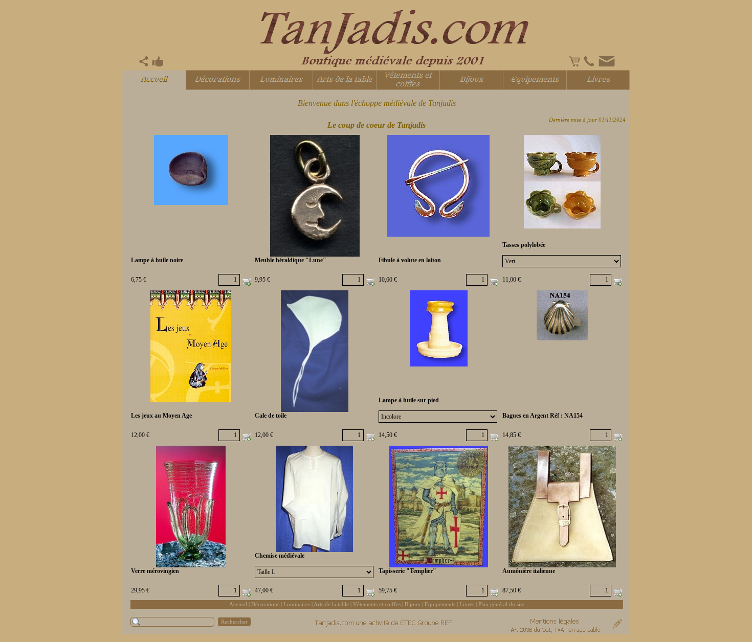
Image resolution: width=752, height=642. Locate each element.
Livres (466, 604)
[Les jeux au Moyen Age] (190, 346)
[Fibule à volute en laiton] (438, 186)
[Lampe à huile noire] (191, 170)
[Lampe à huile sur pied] (439, 328)
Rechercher (234, 622)
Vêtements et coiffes (377, 604)
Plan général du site (501, 604)
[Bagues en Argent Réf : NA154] (562, 315)
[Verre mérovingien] (191, 507)
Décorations (265, 604)
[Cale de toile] (314, 351)
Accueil (238, 604)
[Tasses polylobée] (562, 182)
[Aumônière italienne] (562, 507)
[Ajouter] (246, 282)
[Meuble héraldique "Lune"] (315, 196)
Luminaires (296, 604)
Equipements (440, 604)
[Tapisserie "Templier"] (438, 507)
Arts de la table (331, 604)
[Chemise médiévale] (314, 499)
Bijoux (413, 604)
